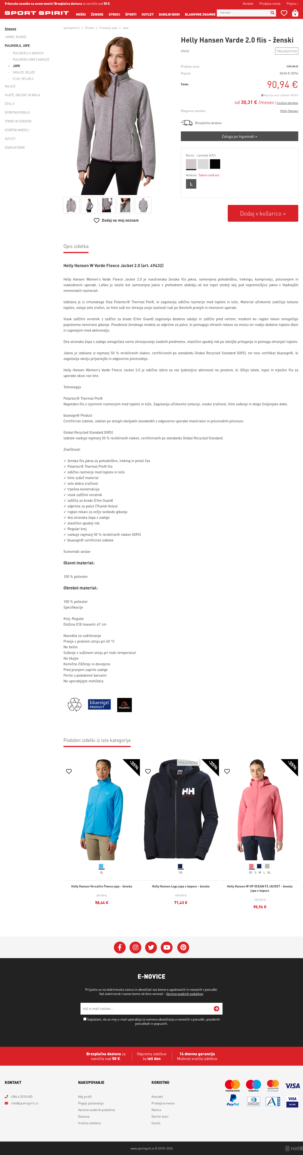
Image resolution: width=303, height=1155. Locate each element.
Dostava (83, 1116)
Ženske (97, 14)
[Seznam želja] (284, 14)
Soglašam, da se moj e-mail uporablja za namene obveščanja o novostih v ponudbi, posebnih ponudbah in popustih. (153, 1021)
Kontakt (248, 3)
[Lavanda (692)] (191, 164)
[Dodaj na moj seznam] (69, 772)
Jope (16, 66)
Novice (226, 14)
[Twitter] (151, 947)
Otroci (114, 14)
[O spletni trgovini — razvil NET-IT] (294, 1148)
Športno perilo (17, 112)
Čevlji (9, 104)
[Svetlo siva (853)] (203, 164)
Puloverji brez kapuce (31, 59)
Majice (10, 86)
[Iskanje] (272, 13)
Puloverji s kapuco (28, 53)
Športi (130, 14)
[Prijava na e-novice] (217, 1009)
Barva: (201, 155)
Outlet (148, 14)
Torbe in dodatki (18, 121)
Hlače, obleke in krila (22, 95)
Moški (81, 14)
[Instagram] (135, 947)
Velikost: (202, 175)
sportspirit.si (71, 28)
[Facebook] (120, 947)
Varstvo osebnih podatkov (184, 993)
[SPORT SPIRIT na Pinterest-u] (183, 947)
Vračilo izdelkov (89, 1123)
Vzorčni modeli (17, 130)
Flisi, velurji (23, 79)
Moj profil (85, 1096)
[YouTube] (167, 947)
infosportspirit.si (24, 1103)
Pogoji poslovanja (90, 1103)
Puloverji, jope (17, 45)
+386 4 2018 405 (21, 1096)
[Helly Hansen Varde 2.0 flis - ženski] (116, 116)
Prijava (292, 3)
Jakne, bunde (16, 37)
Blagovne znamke (200, 14)
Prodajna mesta (270, 3)
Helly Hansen (289, 111)
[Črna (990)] (215, 164)
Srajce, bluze (24, 72)
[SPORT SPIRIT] (37, 13)
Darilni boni (169, 14)
